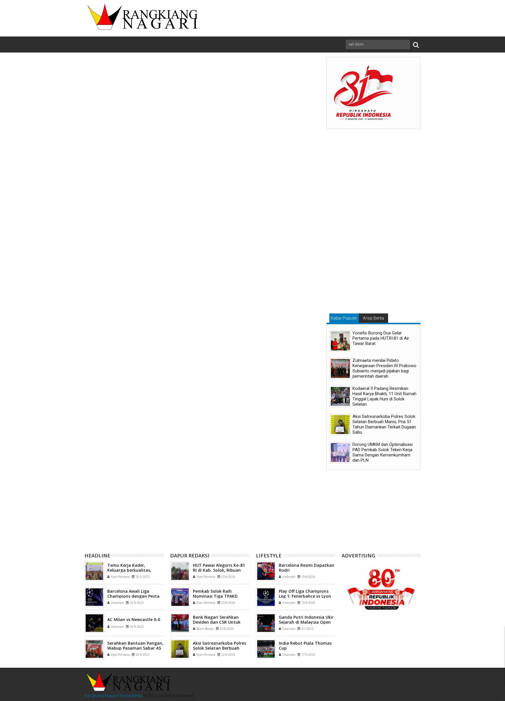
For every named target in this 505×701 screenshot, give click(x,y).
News (136, 410)
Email (300, 97)
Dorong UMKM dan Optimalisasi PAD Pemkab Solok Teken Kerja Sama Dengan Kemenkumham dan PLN (382, 452)
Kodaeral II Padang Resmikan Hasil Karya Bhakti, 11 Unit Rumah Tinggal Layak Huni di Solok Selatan (384, 396)
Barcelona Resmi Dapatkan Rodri (306, 567)
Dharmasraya (116, 410)
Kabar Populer (344, 318)
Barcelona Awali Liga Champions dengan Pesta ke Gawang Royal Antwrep (134, 596)
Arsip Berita (373, 318)
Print (279, 97)
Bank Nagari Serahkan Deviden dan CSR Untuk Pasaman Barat (217, 622)
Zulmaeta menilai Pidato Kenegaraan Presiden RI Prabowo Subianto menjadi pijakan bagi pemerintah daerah (384, 368)
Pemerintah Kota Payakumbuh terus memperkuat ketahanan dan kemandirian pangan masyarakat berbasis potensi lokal (125, 509)
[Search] (416, 44)
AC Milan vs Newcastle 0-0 (133, 619)
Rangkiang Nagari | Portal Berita (113, 695)
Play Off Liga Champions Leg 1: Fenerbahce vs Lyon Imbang (305, 596)
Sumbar (151, 410)
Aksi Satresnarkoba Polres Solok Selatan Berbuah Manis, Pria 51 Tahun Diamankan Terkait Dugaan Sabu (384, 424)
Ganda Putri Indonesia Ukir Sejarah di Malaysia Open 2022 (306, 622)
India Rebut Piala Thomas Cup (305, 645)
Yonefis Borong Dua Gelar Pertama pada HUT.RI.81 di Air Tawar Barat (380, 338)
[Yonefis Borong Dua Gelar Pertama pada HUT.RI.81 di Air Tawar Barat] (340, 341)
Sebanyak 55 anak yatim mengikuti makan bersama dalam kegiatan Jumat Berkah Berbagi (279, 507)
